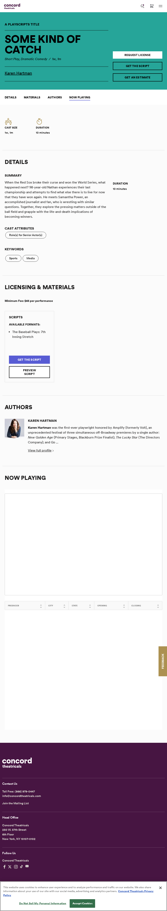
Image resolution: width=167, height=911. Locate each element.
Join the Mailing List (15, 803)
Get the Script (137, 66)
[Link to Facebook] (4, 867)
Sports (13, 258)
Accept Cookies (82, 903)
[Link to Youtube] (27, 867)
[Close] (160, 887)
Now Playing (79, 97)
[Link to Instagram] (16, 867)
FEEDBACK (162, 661)
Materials (32, 97)
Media (30, 258)
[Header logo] (11, 6)
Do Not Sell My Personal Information (42, 903)
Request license (137, 55)
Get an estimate (138, 77)
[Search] (142, 6)
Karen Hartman (18, 73)
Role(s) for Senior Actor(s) (25, 235)
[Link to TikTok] (21, 867)
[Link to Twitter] (10, 867)
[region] (83, 896)
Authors (55, 97)
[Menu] (160, 6)
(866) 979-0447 (25, 791)
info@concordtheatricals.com (21, 796)
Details (10, 97)
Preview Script (29, 372)
